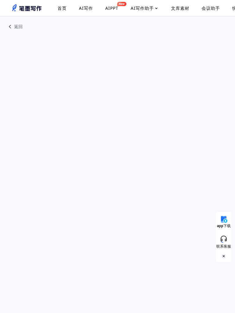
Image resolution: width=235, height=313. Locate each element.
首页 (62, 8)
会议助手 (211, 8)
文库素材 (180, 8)
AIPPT (111, 8)
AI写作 (86, 8)
